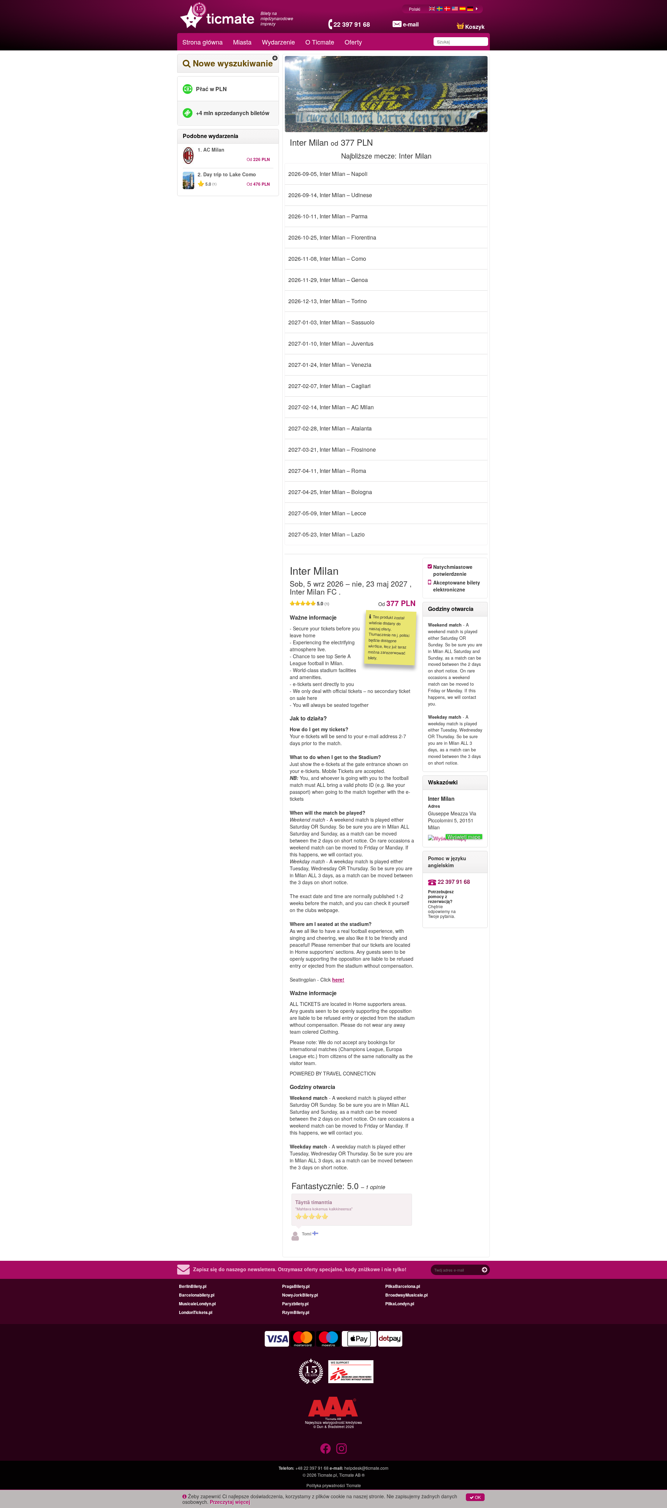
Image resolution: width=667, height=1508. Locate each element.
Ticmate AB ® (352, 1475)
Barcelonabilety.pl (196, 1295)
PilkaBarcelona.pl (402, 1286)
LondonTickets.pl (195, 1312)
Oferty (353, 41)
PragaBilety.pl (296, 1286)
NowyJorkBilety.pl (300, 1295)
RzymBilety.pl (295, 1312)
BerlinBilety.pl (192, 1286)
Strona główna (202, 41)
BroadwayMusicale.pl (406, 1295)
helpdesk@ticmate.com (366, 1468)
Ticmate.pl (327, 1475)
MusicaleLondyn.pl (197, 1303)
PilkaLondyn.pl (399, 1303)
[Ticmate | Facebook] (325, 1448)
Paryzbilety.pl (295, 1303)
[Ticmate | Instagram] (341, 1448)
